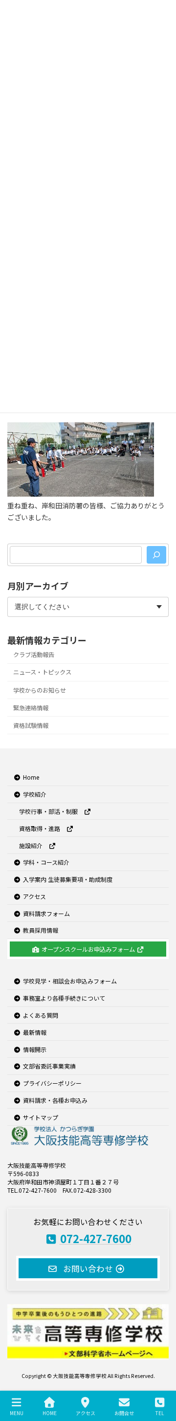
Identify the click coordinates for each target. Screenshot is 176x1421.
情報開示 (34, 1049)
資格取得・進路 (42, 828)
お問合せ (124, 1412)
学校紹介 (34, 794)
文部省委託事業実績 (49, 1066)
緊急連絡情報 (30, 707)
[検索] (156, 555)
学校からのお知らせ (39, 690)
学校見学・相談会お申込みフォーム (70, 981)
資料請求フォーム (46, 913)
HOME (50, 1412)
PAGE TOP (160, 1376)
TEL (159, 1412)
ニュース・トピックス (42, 672)
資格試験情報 (30, 725)
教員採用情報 (40, 930)
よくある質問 (40, 1015)
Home (31, 777)
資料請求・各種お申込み (55, 1100)
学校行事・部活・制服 (51, 811)
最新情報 (34, 1032)
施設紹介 (33, 845)
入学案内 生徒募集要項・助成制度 (67, 879)
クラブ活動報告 (33, 655)
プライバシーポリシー (52, 1083)
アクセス (34, 896)
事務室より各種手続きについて (64, 998)
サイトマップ (40, 1117)
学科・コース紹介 (46, 862)
